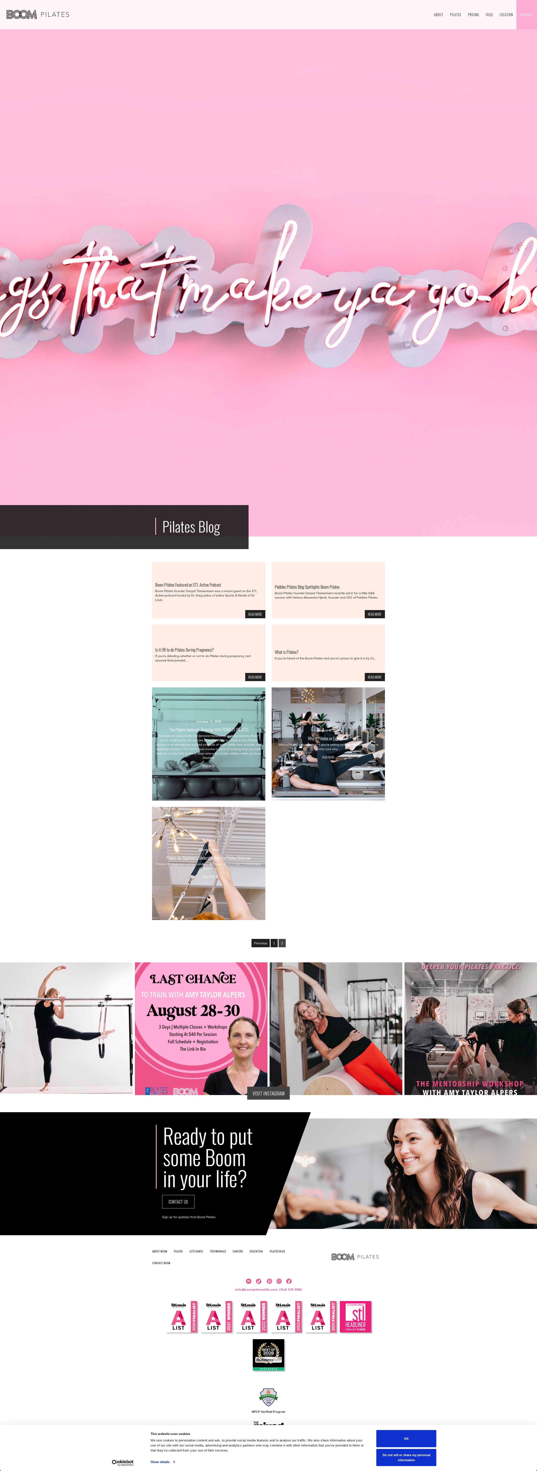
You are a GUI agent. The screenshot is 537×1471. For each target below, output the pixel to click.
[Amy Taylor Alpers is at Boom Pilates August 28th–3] (201, 1028)
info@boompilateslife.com (256, 1289)
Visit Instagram (269, 1093)
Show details (160, 1462)
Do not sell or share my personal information (406, 1457)
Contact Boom (161, 1263)
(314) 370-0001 (290, 1289)
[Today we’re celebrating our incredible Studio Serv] (66, 1028)
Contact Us (178, 1202)
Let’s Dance (196, 1251)
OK (406, 1438)
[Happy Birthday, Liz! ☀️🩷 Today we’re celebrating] (336, 1028)
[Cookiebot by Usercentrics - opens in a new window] (122, 1463)
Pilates (178, 1251)
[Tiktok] (258, 1281)
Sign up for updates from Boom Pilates (188, 1217)
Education (256, 1251)
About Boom (159, 1251)
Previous (260, 943)
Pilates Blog (277, 1251)
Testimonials (218, 1251)
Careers (238, 1251)
